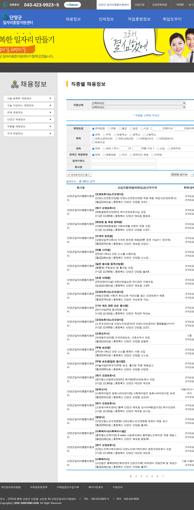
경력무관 (176, 148)
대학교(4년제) (125, 138)
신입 (162, 148)
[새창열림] (72, 4)
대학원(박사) (166, 138)
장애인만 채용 (141, 154)
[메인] (28, 18)
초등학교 (122, 134)
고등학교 (151, 134)
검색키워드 (78, 160)
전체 (97, 134)
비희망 (158, 154)
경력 (108, 148)
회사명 (78, 167)
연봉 (113, 128)
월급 (124, 128)
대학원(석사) (146, 138)
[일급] (124, 281)
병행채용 (111, 154)
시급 (146, 128)
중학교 (136, 134)
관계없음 (100, 128)
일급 (135, 128)
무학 (108, 134)
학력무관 (100, 142)
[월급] (135, 198)
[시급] (124, 212)
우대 (124, 154)
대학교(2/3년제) (103, 138)
